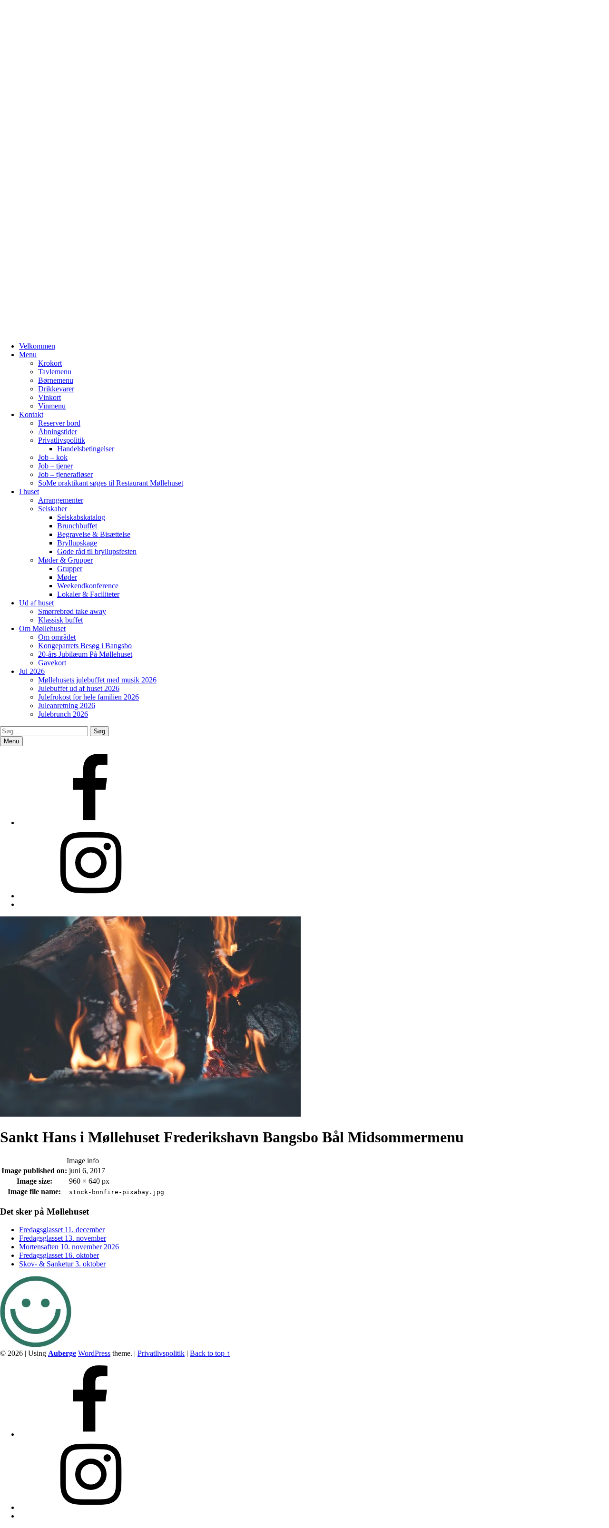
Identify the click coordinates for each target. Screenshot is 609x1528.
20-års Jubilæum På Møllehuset (85, 654)
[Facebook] (90, 822)
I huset (29, 491)
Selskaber (52, 509)
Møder (67, 577)
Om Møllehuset (42, 628)
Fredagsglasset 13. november (62, 1238)
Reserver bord (59, 423)
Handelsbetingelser (85, 449)
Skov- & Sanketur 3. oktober (62, 1264)
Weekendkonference (87, 586)
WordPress (94, 1353)
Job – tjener (55, 466)
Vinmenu (52, 406)
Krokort (50, 363)
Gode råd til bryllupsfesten (97, 551)
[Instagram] (90, 896)
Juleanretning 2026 (66, 705)
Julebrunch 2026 (63, 714)
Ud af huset (36, 603)
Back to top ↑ (210, 1353)
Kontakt (31, 414)
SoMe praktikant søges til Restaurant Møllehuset (110, 483)
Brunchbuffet (77, 526)
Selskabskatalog (81, 517)
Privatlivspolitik (61, 440)
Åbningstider (57, 432)
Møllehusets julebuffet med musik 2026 (97, 680)
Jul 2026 (32, 671)
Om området (57, 637)
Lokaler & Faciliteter (88, 594)
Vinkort (49, 397)
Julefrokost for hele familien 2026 (88, 697)
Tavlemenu (54, 372)
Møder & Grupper (65, 560)
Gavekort (52, 663)
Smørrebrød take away (72, 611)
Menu (28, 354)
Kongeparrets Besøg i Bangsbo (85, 646)
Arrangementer (60, 500)
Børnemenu (55, 380)
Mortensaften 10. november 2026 (69, 1247)
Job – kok (53, 457)
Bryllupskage (77, 543)
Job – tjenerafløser (65, 474)
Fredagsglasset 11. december (62, 1230)
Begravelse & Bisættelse (93, 534)
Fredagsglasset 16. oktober (59, 1255)
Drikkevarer (56, 389)
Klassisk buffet (60, 620)
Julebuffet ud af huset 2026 (78, 688)
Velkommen (37, 346)
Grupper (69, 568)
